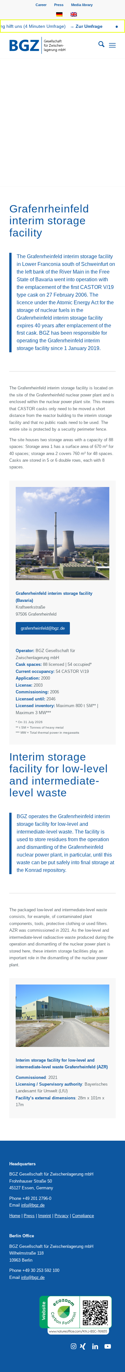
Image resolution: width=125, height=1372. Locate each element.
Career (41, 5)
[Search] (98, 45)
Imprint (44, 1215)
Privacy (61, 1215)
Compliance (83, 1215)
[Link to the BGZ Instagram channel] (73, 1346)
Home (14, 1215)
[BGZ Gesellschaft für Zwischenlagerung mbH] (51, 45)
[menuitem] (41, 4)
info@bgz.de (33, 1205)
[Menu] (112, 45)
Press (58, 5)
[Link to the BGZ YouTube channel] (107, 1346)
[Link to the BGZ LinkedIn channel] (95, 1346)
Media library (82, 5)
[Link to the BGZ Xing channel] (83, 1346)
